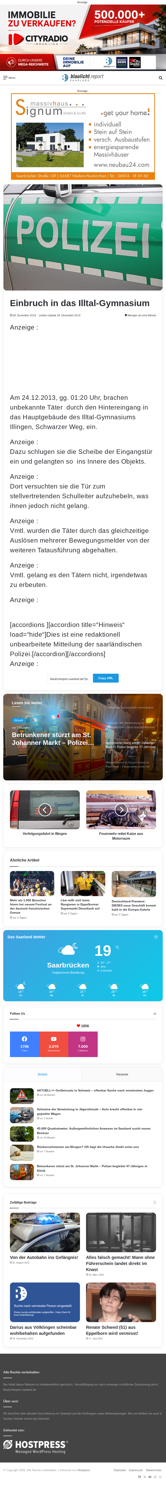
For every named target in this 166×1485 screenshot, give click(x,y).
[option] (83, 737)
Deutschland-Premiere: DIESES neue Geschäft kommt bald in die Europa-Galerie (134, 905)
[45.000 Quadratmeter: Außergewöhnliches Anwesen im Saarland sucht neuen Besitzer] (22, 1134)
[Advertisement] (83, 362)
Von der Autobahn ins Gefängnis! (44, 1257)
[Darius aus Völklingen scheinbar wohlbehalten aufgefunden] (45, 1302)
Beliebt (42, 1074)
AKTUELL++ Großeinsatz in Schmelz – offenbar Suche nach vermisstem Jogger (95, 1090)
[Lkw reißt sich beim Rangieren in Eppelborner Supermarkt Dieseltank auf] (83, 883)
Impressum (136, 1470)
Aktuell (18, 720)
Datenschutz (154, 1470)
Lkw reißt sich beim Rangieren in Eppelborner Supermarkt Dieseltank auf (80, 904)
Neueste (122, 1074)
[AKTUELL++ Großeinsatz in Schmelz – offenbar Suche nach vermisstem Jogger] (22, 1096)
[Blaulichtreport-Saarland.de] (83, 77)
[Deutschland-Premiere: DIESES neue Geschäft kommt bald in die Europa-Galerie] (134, 884)
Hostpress (83, 1470)
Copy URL (105, 678)
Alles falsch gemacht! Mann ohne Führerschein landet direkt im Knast (120, 1263)
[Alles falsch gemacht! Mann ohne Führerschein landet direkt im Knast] (121, 1232)
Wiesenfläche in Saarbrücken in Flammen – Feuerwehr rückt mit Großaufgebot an (53, 739)
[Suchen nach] (160, 79)
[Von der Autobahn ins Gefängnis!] (45, 1232)
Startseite (120, 1470)
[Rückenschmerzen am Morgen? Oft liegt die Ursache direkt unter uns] (22, 1153)
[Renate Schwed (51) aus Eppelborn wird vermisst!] (121, 1302)
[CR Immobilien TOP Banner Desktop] (83, 37)
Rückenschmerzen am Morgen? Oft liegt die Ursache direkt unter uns (88, 1147)
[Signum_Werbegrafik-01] (83, 136)
